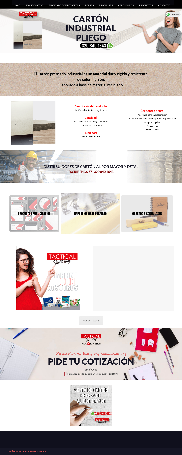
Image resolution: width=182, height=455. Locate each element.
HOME (17, 4)
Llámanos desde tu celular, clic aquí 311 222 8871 (92, 374)
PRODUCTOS (146, 4)
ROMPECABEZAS (34, 4)
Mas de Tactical (91, 320)
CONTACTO (164, 4)
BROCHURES (106, 4)
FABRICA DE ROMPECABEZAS (64, 4)
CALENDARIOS (126, 4)
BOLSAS (89, 4)
